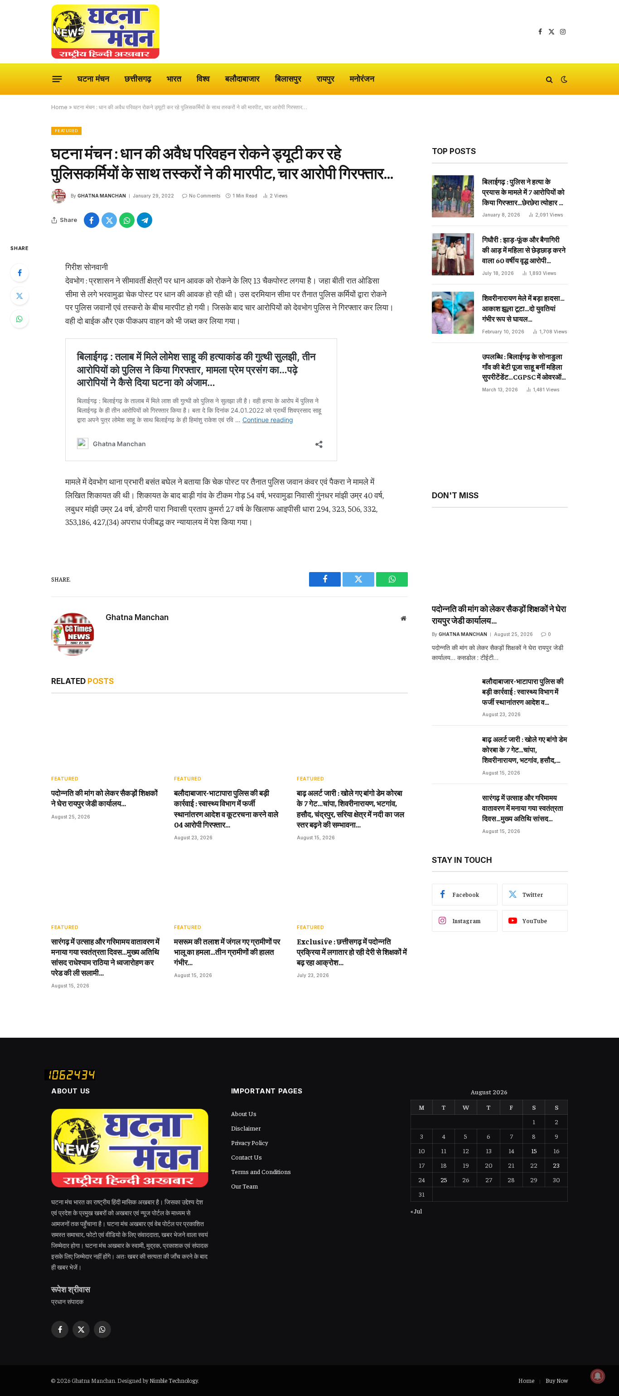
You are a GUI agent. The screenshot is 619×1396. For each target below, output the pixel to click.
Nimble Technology (174, 1380)
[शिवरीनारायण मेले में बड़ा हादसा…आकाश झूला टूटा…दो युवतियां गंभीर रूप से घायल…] (453, 313)
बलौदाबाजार (242, 78)
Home (59, 107)
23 (556, 1165)
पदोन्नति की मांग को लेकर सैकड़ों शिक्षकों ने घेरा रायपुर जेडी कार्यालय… (104, 798)
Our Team (244, 1186)
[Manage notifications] (597, 1376)
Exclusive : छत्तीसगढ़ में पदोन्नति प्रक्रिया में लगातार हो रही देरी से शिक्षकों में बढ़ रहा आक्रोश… (352, 951)
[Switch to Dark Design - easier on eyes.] (563, 79)
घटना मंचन (93, 78)
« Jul (416, 1211)
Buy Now (557, 1380)
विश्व (203, 78)
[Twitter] (19, 296)
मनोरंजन (362, 78)
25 (443, 1179)
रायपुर (325, 78)
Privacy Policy (249, 1142)
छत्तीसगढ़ (138, 78)
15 (534, 1150)
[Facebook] (19, 273)
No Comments (204, 195)
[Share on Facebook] (91, 220)
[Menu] (57, 79)
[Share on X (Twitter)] (109, 220)
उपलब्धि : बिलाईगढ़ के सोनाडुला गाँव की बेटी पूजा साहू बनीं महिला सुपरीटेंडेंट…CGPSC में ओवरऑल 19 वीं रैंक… (524, 366)
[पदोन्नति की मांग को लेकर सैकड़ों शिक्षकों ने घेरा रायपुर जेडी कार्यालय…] (106, 736)
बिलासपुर (288, 78)
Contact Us (246, 1157)
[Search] (549, 79)
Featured (66, 130)
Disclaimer (246, 1128)
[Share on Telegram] (144, 220)
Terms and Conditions (261, 1171)
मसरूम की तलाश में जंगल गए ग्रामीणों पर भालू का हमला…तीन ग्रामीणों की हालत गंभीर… (227, 951)
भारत (174, 78)
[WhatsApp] (19, 319)
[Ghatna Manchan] (105, 31)
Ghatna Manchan (101, 195)
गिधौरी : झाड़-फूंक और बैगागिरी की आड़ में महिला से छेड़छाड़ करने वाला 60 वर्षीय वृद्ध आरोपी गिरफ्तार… (524, 250)
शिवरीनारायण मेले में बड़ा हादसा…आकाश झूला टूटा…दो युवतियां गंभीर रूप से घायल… (523, 308)
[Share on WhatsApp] (127, 220)
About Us (243, 1113)
